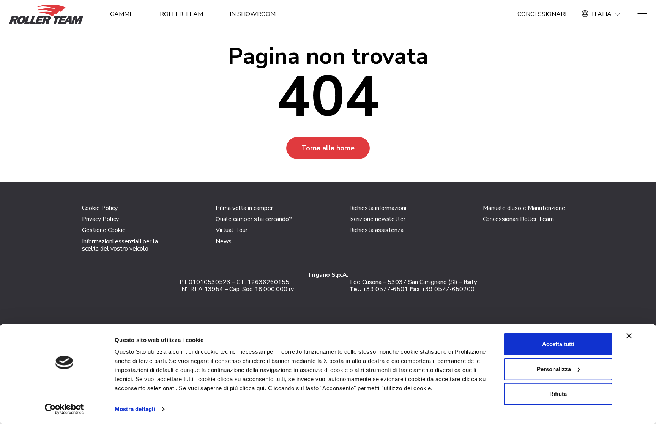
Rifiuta (558, 394)
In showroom (253, 14)
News (224, 241)
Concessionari (541, 14)
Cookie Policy (100, 208)
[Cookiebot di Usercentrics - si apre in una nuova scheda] (64, 409)
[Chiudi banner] (629, 336)
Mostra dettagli (135, 409)
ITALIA (601, 14)
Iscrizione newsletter (377, 219)
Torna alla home (328, 148)
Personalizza (554, 369)
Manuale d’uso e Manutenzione (524, 208)
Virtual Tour (232, 230)
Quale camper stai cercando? (254, 219)
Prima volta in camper (244, 208)
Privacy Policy (100, 219)
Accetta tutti (558, 344)
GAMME (121, 14)
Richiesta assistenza (376, 230)
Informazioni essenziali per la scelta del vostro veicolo (120, 245)
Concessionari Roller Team (518, 219)
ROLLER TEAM (181, 14)
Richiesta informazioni (377, 208)
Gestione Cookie (104, 230)
